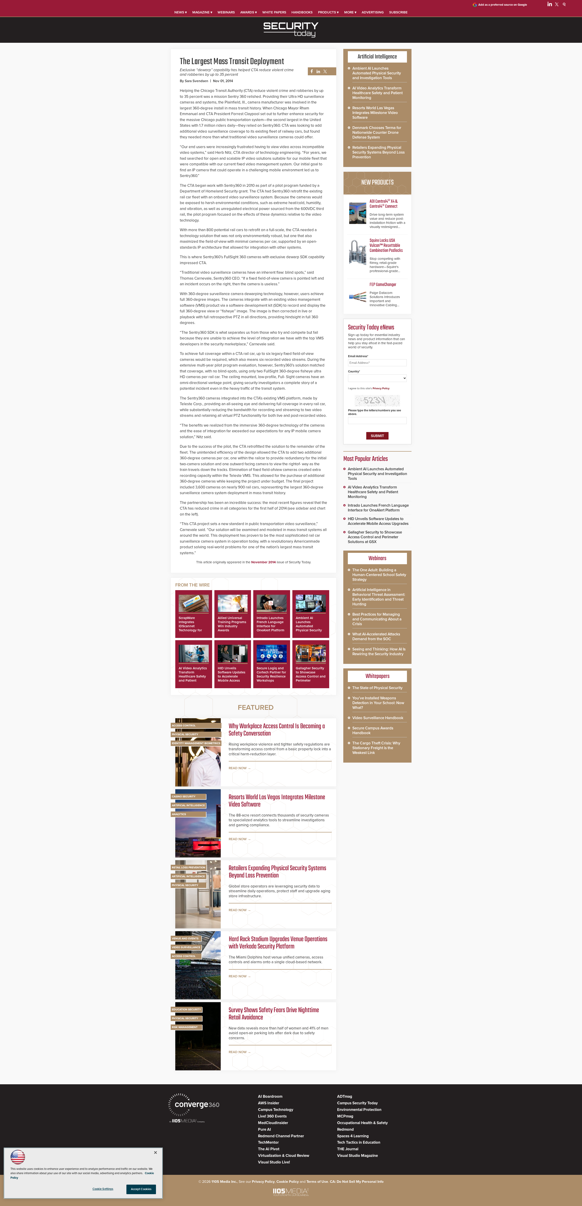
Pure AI (264, 1129)
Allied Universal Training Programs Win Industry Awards (232, 624)
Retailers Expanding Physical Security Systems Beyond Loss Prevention (277, 872)
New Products (377, 182)
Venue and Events (185, 938)
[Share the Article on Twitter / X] (324, 71)
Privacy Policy (381, 388)
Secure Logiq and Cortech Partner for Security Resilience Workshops (271, 674)
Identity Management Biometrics (196, 743)
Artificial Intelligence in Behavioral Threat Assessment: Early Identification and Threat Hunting (378, 597)
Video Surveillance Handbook (377, 718)
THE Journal (347, 1149)
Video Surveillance (186, 947)
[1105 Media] (187, 1121)
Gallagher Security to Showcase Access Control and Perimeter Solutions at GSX (311, 676)
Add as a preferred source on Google (502, 5)
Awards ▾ (248, 12)
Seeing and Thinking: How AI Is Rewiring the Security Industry (379, 651)
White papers (274, 12)
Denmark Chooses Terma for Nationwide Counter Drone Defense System (376, 132)
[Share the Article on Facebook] (310, 71)
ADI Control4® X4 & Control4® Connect (383, 204)
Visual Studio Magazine (357, 1155)
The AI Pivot (268, 1149)
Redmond (345, 1129)
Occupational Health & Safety (362, 1122)
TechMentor (268, 1142)
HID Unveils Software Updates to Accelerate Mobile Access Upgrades (231, 676)
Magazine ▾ (202, 12)
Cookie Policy (287, 1181)
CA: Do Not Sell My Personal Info (357, 1181)
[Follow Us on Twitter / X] (557, 5)
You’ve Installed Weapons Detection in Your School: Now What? (378, 703)
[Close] (156, 1153)
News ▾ (180, 12)
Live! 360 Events (272, 1116)
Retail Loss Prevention (188, 867)
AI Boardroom (270, 1096)
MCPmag (345, 1116)
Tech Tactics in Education (358, 1142)
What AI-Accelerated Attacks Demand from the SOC (376, 636)
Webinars (226, 12)
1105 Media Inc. (224, 1181)
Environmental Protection (359, 1109)
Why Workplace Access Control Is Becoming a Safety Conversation (277, 730)
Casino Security (184, 796)
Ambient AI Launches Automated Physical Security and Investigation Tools (309, 628)
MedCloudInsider (273, 1122)
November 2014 (263, 562)
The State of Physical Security (377, 687)
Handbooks (302, 12)
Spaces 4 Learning (353, 1136)
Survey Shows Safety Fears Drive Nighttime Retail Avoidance (274, 1014)
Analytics (179, 814)
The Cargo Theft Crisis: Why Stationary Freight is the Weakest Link (376, 748)
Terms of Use (317, 1181)
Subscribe (398, 12)
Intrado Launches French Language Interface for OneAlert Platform (270, 624)
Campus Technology (275, 1109)
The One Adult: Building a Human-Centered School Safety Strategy (379, 575)
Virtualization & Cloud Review (283, 1155)
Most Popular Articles (365, 459)
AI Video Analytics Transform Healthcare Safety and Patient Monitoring (193, 676)
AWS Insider (268, 1103)
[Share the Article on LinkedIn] (317, 71)
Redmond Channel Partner (281, 1136)
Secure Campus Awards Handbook (372, 730)
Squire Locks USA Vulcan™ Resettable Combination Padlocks (386, 245)
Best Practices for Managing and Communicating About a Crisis (376, 619)
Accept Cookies (141, 1189)
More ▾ (350, 12)
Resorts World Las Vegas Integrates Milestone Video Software (277, 801)
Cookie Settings (103, 1189)
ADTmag (344, 1096)
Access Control (184, 725)
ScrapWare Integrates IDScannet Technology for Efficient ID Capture (190, 628)
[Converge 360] (193, 1105)
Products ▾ (328, 12)
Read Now (238, 768)
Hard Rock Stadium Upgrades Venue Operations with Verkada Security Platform (278, 943)
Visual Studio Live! (274, 1162)
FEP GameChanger (383, 284)
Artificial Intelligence (188, 805)
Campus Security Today (357, 1103)
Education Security (186, 1009)
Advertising (373, 12)
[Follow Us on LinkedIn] (549, 5)
